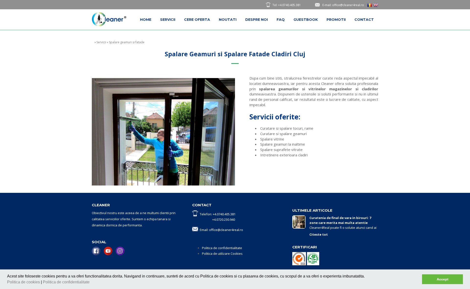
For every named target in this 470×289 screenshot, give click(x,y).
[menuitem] (146, 19)
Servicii (167, 19)
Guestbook (306, 19)
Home (145, 19)
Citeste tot (318, 234)
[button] (91, 282)
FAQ (281, 19)
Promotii (336, 19)
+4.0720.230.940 (223, 219)
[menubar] (257, 19)
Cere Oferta (197, 19)
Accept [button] (442, 279)
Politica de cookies (24, 282)
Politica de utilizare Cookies (222, 253)
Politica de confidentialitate (67, 282)
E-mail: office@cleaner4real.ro (343, 5)
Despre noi (256, 19)
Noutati (227, 19)
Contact (364, 19)
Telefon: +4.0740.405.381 (217, 214)
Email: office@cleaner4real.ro (221, 230)
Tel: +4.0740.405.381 (286, 5)
